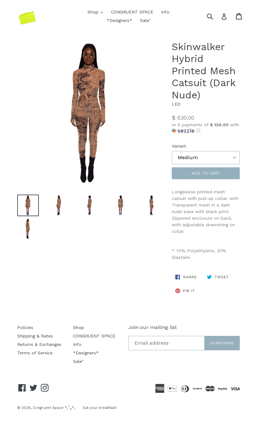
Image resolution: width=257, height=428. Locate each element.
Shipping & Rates (35, 335)
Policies (25, 327)
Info (165, 11)
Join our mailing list (152, 327)
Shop (96, 11)
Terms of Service (35, 352)
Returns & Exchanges (39, 344)
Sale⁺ (145, 20)
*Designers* (119, 20)
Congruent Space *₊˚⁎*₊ (54, 408)
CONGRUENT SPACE (132, 11)
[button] (206, 127)
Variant (179, 146)
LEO (176, 104)
